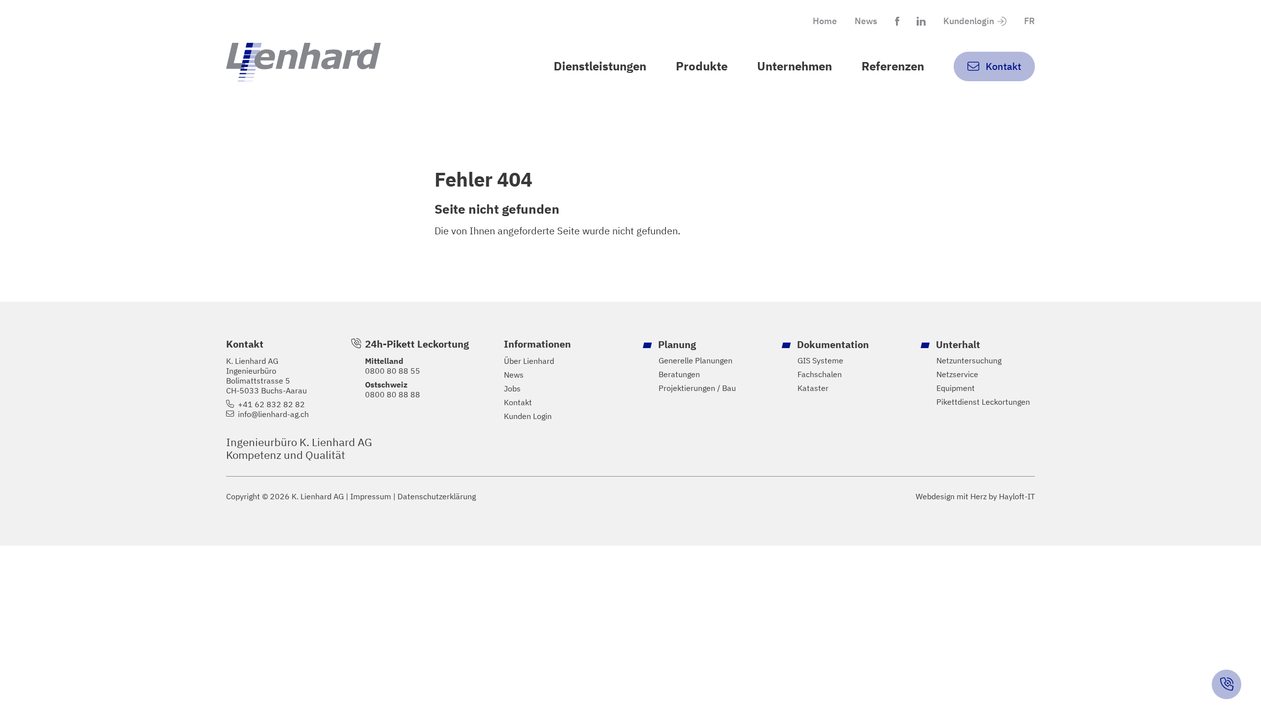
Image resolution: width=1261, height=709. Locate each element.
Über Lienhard (529, 361)
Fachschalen (819, 374)
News (866, 21)
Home (825, 21)
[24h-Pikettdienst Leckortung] (1226, 684)
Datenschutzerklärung (437, 496)
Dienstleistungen (600, 66)
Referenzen (893, 66)
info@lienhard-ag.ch (273, 414)
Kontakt (518, 402)
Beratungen (679, 374)
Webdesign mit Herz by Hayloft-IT (975, 496)
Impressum (370, 496)
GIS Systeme (820, 360)
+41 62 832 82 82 (271, 404)
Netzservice (957, 374)
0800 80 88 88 (392, 394)
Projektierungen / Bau (697, 388)
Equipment (955, 388)
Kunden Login (528, 416)
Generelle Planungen (695, 360)
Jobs (512, 388)
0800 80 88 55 (392, 371)
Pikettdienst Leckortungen (983, 402)
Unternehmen (794, 66)
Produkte (702, 66)
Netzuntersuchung (968, 360)
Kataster (813, 388)
